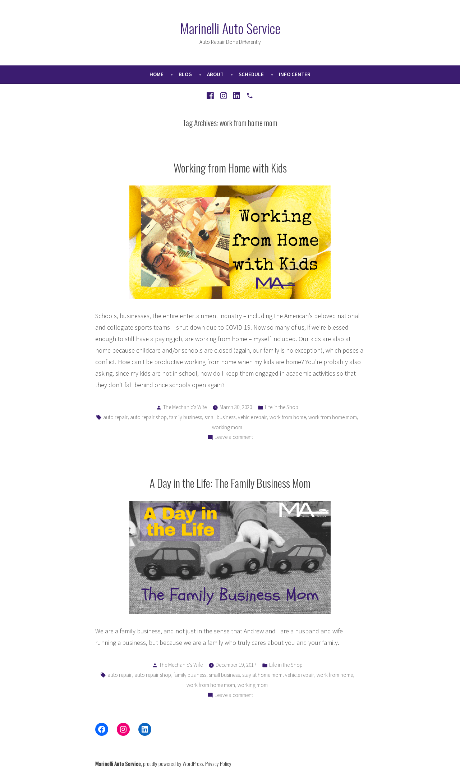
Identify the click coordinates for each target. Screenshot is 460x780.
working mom (227, 427)
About (215, 74)
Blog (185, 74)
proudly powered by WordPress (173, 763)
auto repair (115, 417)
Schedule (251, 74)
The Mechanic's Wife (185, 407)
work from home (288, 417)
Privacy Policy (218, 763)
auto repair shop (148, 417)
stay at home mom (262, 674)
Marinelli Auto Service (230, 28)
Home (157, 74)
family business (185, 417)
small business (219, 417)
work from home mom (332, 417)
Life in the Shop (281, 407)
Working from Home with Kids (230, 167)
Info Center (294, 74)
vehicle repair (252, 417)
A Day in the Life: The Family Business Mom (230, 482)
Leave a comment (234, 437)
